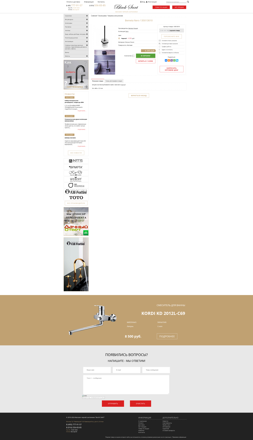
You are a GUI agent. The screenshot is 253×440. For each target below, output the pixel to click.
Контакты (101, 2)
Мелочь (67, 56)
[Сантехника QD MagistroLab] (76, 188)
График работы (166, 46)
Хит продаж (179, 7)
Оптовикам (166, 427)
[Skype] (177, 60)
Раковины (68, 27)
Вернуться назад (139, 96)
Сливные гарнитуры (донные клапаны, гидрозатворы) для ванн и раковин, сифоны (76, 47)
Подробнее (167, 336)
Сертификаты (167, 423)
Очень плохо (161, 30)
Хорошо (166, 30)
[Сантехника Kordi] (76, 176)
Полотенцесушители (71, 38)
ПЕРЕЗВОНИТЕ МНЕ (171, 36)
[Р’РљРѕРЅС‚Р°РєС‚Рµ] (166, 60)
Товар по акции (161, 7)
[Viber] (171, 60)
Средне (164, 30)
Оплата (140, 423)
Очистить (140, 404)
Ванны (67, 52)
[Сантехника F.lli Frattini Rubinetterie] (76, 194)
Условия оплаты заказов (169, 40)
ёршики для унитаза (115, 15)
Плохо (162, 30)
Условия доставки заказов (170, 44)
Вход (143, 2)
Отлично (167, 30)
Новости (165, 421)
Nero (127, 31)
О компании (142, 421)
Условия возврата (169, 430)
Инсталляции (69, 41)
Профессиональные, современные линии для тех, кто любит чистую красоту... (76, 123)
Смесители (68, 16)
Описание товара (97, 81)
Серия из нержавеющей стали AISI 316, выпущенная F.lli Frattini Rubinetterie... (75, 141)
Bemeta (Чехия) (133, 28)
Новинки (141, 430)
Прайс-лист (166, 425)
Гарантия (166, 429)
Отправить (113, 404)
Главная (94, 15)
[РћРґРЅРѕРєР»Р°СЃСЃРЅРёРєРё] (169, 60)
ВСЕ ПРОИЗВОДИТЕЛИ (76, 203)
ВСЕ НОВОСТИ (76, 153)
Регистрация (152, 2)
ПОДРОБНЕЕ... (82, 111)
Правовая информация (179, 437)
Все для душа (69, 19)
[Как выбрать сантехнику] (76, 89)
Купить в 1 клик (145, 61)
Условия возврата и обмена (170, 52)
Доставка (141, 425)
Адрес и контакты (167, 50)
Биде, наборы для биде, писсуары (75, 34)
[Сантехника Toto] (76, 200)
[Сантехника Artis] (76, 163)
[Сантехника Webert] (76, 182)
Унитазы (67, 30)
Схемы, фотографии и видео (114, 81)
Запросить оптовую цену (171, 69)
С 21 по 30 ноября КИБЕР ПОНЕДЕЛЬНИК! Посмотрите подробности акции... (74, 105)
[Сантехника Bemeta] (76, 170)
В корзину (145, 56)
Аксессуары (68, 23)
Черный (124, 38)
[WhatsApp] (174, 60)
